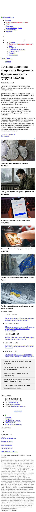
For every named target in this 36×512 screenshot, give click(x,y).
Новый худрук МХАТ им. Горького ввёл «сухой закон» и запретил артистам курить (19, 355)
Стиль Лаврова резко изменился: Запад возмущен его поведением (17, 387)
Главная (3, 58)
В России (8, 62)
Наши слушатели (6, 448)
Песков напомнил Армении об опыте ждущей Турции (16, 374)
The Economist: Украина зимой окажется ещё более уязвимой (17, 368)
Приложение (13, 55)
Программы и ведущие (14, 28)
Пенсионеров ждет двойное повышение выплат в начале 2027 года (17, 380)
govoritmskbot (13, 402)
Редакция (9, 31)
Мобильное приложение (13, 424)
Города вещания (6, 445)
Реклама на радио (7, 441)
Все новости (5, 136)
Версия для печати (8, 134)
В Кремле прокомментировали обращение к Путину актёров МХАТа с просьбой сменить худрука (20, 328)
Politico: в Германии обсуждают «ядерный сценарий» (17, 362)
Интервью (9, 26)
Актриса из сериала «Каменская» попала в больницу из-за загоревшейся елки (19, 319)
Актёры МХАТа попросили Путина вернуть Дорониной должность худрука (20, 338)
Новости (8, 20)
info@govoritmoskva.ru (17, 406)
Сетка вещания (11, 29)
